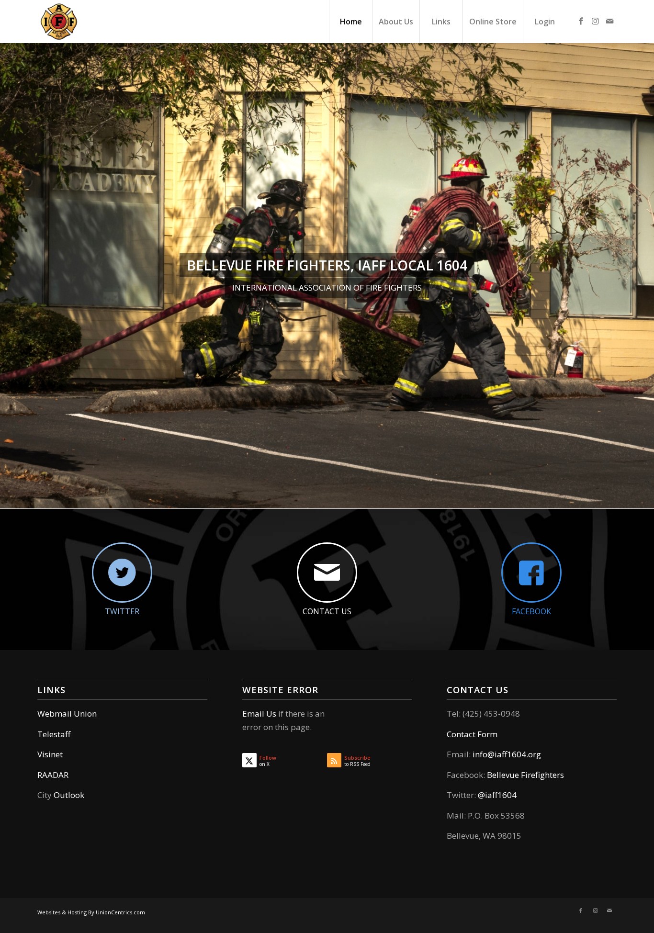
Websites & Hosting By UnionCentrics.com (91, 912)
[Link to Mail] (609, 21)
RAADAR (52, 774)
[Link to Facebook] (581, 21)
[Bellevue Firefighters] (58, 21)
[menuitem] (350, 21)
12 (353, 498)
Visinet (50, 754)
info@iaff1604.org (507, 754)
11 (346, 498)
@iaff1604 (497, 794)
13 (361, 498)
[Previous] (8, 276)
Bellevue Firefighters (525, 774)
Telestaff (53, 734)
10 (338, 498)
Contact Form (472, 734)
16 (384, 498)
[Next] (645, 276)
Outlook (69, 794)
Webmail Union (67, 713)
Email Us (259, 713)
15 (376, 498)
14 (369, 498)
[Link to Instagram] (595, 21)
